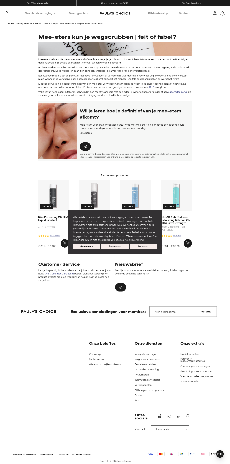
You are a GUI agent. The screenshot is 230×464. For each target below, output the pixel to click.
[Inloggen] (214, 13)
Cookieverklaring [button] (134, 239)
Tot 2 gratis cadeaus (191, 3)
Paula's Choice (15, 23)
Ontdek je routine (189, 354)
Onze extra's (192, 343)
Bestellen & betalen (145, 364)
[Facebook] (188, 416)
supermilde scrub (177, 92)
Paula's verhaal (97, 359)
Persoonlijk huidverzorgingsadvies (192, 360)
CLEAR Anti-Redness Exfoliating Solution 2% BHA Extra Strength (175, 220)
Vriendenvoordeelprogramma (196, 376)
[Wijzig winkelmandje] (222, 12)
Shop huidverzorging (38, 13)
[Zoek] (7, 13)
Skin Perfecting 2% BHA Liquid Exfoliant (53, 218)
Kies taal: (140, 429)
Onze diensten (148, 343)
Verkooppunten (143, 385)
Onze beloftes (102, 343)
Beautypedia (77, 13)
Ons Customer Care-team (59, 273)
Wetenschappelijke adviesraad (105, 364)
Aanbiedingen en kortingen (195, 366)
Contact (184, 13)
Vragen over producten (147, 359)
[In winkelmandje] (65, 243)
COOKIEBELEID (63, 454)
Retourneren (142, 374)
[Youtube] (178, 416)
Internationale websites (147, 380)
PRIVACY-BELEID (46, 454)
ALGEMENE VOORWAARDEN (24, 454)
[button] (220, 454)
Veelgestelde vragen (146, 354)
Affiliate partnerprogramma (149, 390)
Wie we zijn (95, 354)
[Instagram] (169, 416)
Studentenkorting (189, 381)
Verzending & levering (147, 369)
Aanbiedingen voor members (196, 371)
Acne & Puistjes (51, 23)
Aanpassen (86, 246)
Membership (159, 13)
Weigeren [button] (143, 246)
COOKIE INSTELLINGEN (81, 454)
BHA (151, 87)
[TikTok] (159, 416)
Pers (137, 400)
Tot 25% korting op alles (38, 3)
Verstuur (207, 311)
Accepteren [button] (115, 246)
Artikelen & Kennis (33, 23)
